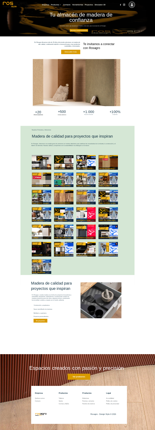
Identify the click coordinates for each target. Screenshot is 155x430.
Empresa (45, 5)
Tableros (61, 398)
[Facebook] (120, 4)
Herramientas (77, 5)
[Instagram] (124, 4)
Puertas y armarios (88, 401)
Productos (55, 5)
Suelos (61, 401)
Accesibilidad (110, 398)
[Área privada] (132, 5)
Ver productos (79, 377)
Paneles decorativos (88, 404)
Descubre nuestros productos (78, 30)
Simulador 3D (100, 5)
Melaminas (85, 398)
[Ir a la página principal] (14, 4)
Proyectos (89, 5)
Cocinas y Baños (64, 404)
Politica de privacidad (112, 404)
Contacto (67, 5)
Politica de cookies (111, 401)
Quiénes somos (40, 398)
